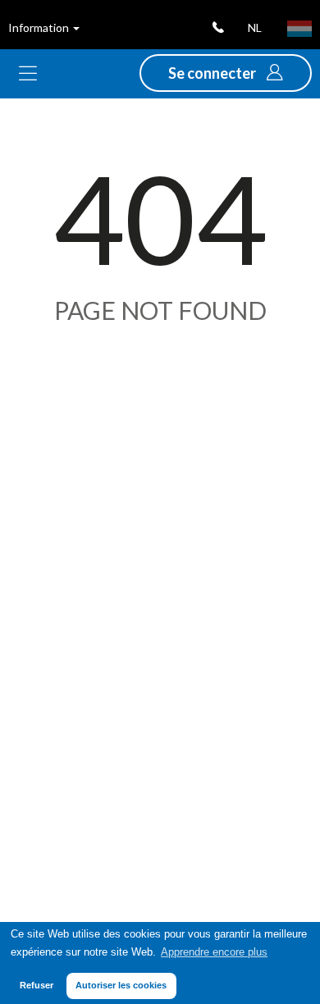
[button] (225, 73)
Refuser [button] (36, 985)
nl (255, 27)
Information (39, 27)
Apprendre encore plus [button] (214, 952)
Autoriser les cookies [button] (121, 985)
